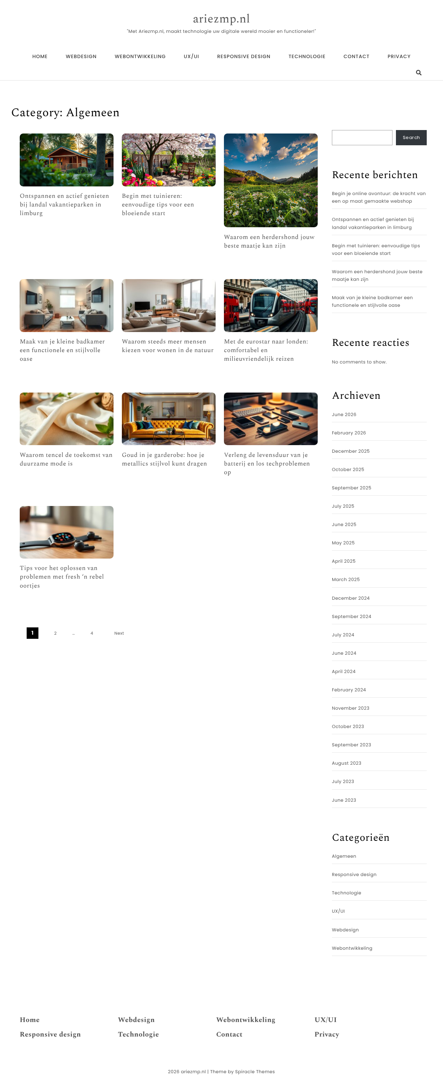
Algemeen (344, 856)
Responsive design (243, 56)
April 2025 (344, 561)
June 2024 (344, 653)
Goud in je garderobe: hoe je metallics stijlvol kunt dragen (164, 459)
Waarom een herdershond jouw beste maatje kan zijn (269, 241)
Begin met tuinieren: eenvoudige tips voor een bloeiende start (158, 205)
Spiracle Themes (255, 1071)
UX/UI (191, 56)
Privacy (399, 56)
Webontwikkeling (140, 56)
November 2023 (351, 708)
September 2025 (351, 488)
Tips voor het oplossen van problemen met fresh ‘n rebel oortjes (62, 577)
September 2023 (351, 745)
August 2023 (346, 763)
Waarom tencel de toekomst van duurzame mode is (66, 459)
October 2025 (348, 469)
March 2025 (346, 579)
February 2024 (349, 690)
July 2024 (343, 635)
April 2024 (344, 671)
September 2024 (351, 616)
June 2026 (344, 414)
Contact (357, 56)
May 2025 (343, 543)
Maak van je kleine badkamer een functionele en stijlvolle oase (62, 351)
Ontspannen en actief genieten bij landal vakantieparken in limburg (64, 205)
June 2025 (344, 524)
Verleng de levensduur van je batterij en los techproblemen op (267, 464)
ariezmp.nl (221, 19)
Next (119, 633)
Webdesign (81, 56)
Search (411, 137)
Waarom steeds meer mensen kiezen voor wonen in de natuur (168, 346)
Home (40, 56)
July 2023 (343, 781)
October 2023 (348, 726)
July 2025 (343, 506)
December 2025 (351, 451)
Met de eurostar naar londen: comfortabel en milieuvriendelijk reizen (266, 351)
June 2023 (344, 800)
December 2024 (351, 598)
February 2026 (349, 433)
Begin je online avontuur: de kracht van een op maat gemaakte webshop (379, 197)
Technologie (307, 56)
